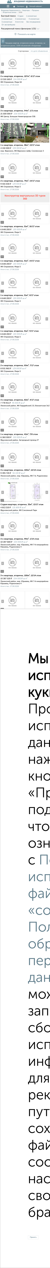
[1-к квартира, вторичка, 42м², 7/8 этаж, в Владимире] (12, 432)
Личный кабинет (35, 6)
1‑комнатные (31, 16)
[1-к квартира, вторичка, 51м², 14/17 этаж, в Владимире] (12, 258)
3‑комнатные (20, 19)
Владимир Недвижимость (11, 10)
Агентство (19, 22)
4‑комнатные (34, 19)
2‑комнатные (7, 19)
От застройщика (8, 25)
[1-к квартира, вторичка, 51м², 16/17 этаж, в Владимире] (12, 224)
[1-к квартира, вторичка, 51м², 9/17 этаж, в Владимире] (12, 329)
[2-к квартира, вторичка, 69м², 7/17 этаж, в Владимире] (12, 363)
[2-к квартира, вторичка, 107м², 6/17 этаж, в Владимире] (12, 74)
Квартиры (26, 10)
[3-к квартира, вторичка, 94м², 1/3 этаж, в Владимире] (12, 108)
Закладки (20, 6)
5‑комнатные (7, 22)
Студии (20, 16)
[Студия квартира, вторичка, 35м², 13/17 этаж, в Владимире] (12, 502)
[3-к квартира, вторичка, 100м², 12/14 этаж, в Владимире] (12, 468)
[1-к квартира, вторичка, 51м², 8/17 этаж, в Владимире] (12, 293)
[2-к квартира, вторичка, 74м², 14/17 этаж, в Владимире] (12, 178)
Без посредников (33, 22)
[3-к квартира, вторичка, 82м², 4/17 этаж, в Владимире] (12, 397)
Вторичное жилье (9, 12)
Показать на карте (26, 34)
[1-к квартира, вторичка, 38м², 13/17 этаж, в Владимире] (12, 143)
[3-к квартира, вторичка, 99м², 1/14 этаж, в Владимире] (12, 536)
